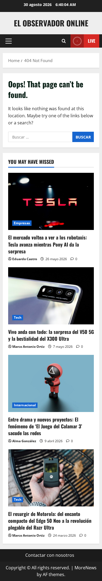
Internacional (25, 405)
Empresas (22, 223)
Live (91, 41)
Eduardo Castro (24, 259)
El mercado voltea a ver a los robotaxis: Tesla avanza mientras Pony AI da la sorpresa (47, 244)
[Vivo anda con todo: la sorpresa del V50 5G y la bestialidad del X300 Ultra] (51, 295)
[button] (8, 41)
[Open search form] (64, 41)
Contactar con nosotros (49, 555)
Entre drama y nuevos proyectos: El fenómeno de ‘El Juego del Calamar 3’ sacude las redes (45, 426)
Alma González (24, 441)
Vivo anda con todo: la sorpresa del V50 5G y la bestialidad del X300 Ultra (51, 335)
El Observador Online (51, 23)
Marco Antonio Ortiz (28, 346)
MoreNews (86, 568)
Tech (17, 317)
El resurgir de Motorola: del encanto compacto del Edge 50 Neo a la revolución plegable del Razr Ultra (49, 520)
